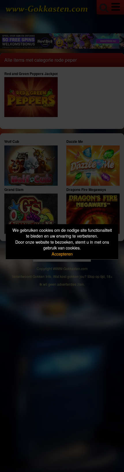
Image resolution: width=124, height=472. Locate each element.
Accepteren (62, 253)
